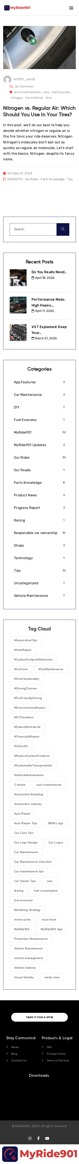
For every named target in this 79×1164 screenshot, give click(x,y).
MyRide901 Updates (39, 445)
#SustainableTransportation (33, 765)
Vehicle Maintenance (39, 596)
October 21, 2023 (20, 173)
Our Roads (39, 470)
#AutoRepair (22, 650)
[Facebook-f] (38, 1138)
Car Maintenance (39, 395)
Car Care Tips (23, 832)
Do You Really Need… (49, 272)
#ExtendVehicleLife (27, 727)
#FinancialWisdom (27, 736)
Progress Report (39, 508)
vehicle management (28, 958)
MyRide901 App (52, 929)
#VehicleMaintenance (29, 775)
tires (49, 98)
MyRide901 (15, 179)
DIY (39, 407)
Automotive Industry (28, 804)
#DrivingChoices (25, 688)
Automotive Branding (28, 794)
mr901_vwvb (24, 79)
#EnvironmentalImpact (29, 707)
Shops (39, 545)
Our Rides (31, 179)
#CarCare (21, 669)
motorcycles (61, 92)
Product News (39, 495)
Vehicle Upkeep (25, 967)
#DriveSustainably (26, 678)
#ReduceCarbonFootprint (32, 755)
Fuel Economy (39, 420)
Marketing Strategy (27, 910)
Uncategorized (39, 583)
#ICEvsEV (21, 746)
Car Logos (55, 842)
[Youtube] (47, 1138)
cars (46, 92)
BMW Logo (55, 823)
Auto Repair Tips (25, 823)
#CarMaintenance (51, 669)
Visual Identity (24, 977)
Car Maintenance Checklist (33, 861)
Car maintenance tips (29, 871)
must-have (49, 919)
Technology (39, 558)
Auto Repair (22, 813)
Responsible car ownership (40, 533)
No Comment (24, 86)
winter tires (52, 977)
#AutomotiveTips (25, 640)
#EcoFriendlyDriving (28, 698)
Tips (70, 179)
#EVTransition (23, 717)
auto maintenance (27, 92)
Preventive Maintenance (31, 938)
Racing (39, 520)
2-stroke (19, 784)
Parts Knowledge (53, 179)
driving (18, 890)
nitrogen (17, 98)
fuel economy (23, 900)
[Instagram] (30, 1138)
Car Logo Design (26, 842)
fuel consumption (46, 890)
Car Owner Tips (25, 881)
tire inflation (34, 98)
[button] (71, 7)
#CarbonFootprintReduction (33, 659)
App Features (39, 382)
